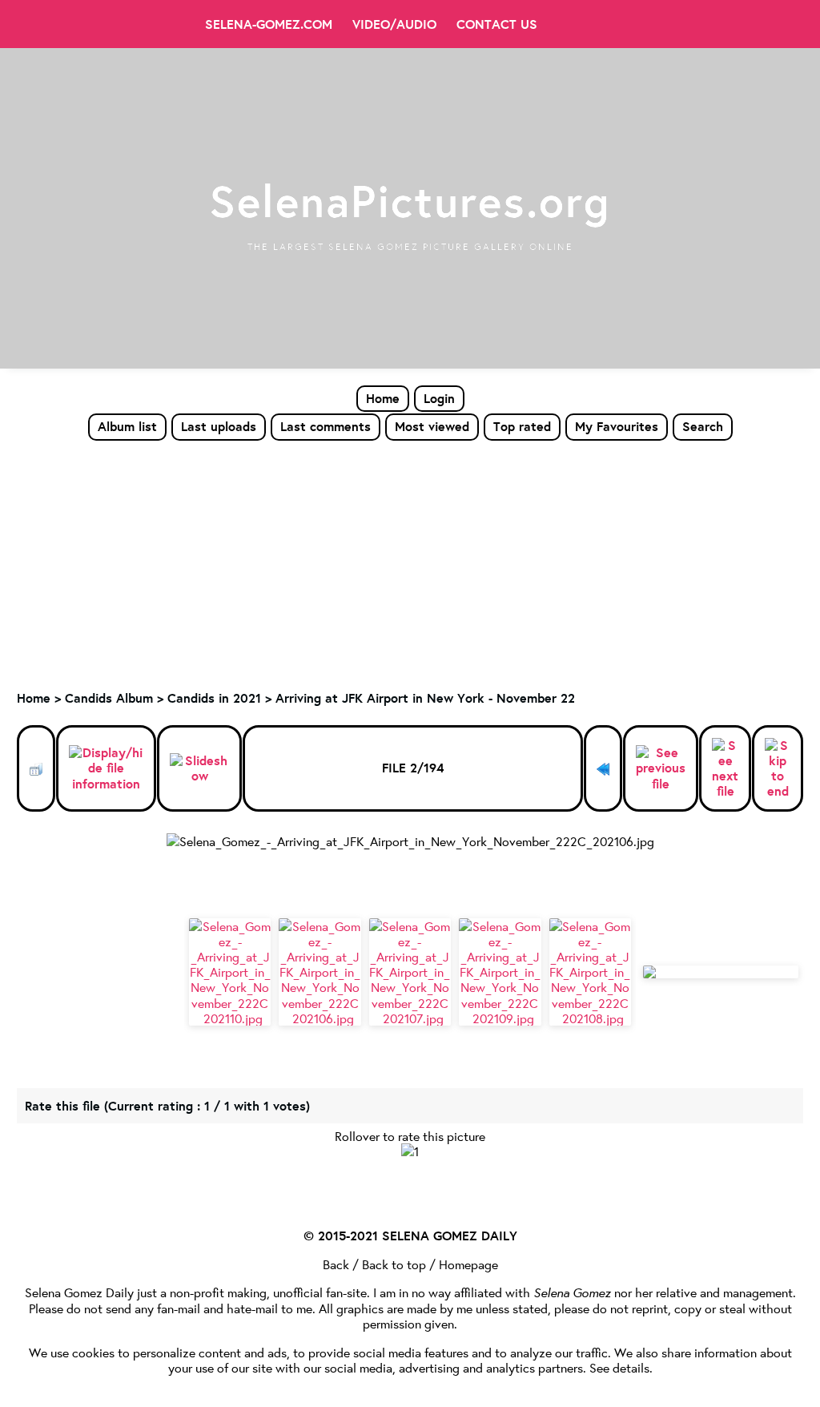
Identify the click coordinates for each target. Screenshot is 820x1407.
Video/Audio (394, 24)
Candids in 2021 (214, 698)
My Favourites (616, 426)
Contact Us (496, 24)
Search (702, 426)
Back (336, 1264)
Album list (127, 426)
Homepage (468, 1264)
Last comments (325, 426)
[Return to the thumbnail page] (36, 768)
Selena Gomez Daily (79, 1292)
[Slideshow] (199, 768)
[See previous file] (660, 768)
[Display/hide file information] (106, 768)
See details (619, 1367)
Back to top (394, 1264)
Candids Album (109, 698)
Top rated (522, 426)
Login (439, 398)
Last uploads (218, 426)
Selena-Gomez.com (268, 24)
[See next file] (725, 769)
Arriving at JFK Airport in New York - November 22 (425, 698)
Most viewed (432, 426)
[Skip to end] (777, 769)
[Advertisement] (410, 562)
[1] (410, 1151)
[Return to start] (603, 768)
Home (383, 398)
